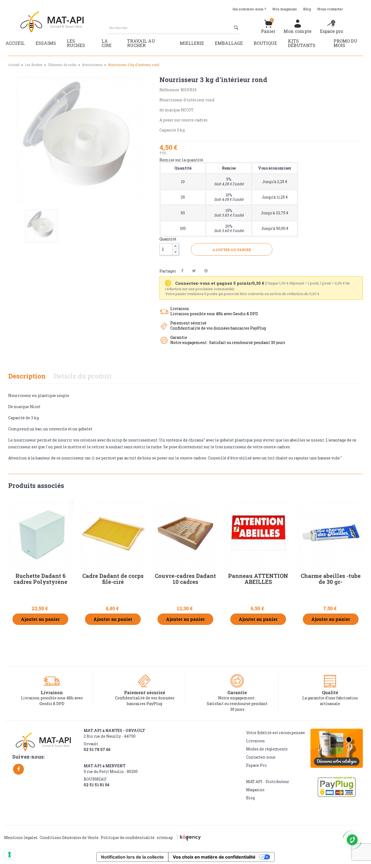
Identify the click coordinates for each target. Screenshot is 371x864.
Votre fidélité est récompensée (275, 732)
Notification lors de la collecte (132, 857)
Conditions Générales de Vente (69, 837)
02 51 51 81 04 (96, 785)
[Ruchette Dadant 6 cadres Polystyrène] (40, 533)
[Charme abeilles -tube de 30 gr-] (330, 533)
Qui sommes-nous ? (249, 9)
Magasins (255, 789)
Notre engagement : (237, 697)
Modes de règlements (267, 749)
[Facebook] (18, 769)
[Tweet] (194, 271)
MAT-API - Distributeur (267, 781)
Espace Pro (256, 765)
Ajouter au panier (231, 250)
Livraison (255, 740)
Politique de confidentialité (128, 837)
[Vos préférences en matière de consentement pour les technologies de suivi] (9, 854)
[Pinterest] (206, 271)
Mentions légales (20, 837)
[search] (236, 28)
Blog (307, 9)
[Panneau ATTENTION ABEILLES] (258, 533)
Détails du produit (82, 376)
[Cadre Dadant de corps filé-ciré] (113, 533)
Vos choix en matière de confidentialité (214, 857)
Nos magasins (284, 9)
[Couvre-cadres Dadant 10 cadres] (185, 533)
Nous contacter (330, 9)
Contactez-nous (260, 757)
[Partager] (182, 271)
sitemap (165, 837)
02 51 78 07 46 (97, 750)
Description (27, 376)
